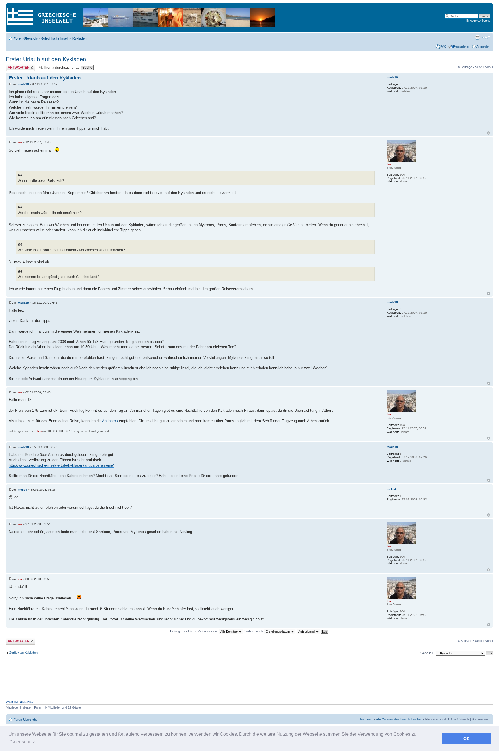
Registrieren (461, 46)
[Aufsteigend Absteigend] (313, 631)
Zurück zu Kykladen (23, 652)
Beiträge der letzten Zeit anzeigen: (194, 631)
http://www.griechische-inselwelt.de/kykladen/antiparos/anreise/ (61, 465)
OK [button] (466, 738)
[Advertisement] (249, 681)
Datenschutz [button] (22, 741)
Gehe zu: (426, 653)
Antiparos (110, 421)
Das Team (366, 719)
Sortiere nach (254, 631)
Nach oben (488, 133)
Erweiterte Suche (478, 20)
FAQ (443, 46)
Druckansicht (477, 37)
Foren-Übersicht (26, 38)
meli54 (22, 489)
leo (20, 142)
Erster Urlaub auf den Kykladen (46, 59)
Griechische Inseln (55, 38)
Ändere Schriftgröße (486, 37)
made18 (23, 84)
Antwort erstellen (17, 65)
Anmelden (483, 46)
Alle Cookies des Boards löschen (399, 719)
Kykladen (79, 38)
